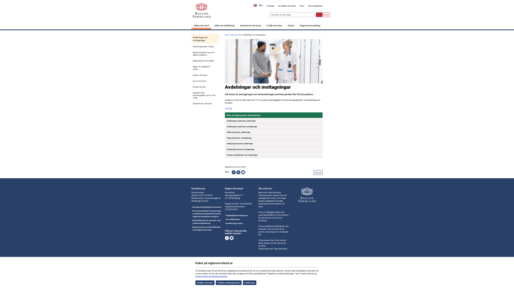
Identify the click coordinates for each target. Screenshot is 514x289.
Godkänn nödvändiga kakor (228, 283)
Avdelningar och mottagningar (200, 38)
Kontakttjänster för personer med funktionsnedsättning (206, 221)
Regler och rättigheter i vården (201, 68)
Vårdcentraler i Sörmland (202, 103)
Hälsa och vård (201, 25)
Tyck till (318, 173)
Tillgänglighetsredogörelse (237, 215)
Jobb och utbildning (224, 25)
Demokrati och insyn (250, 25)
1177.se (228, 108)
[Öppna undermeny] (215, 46)
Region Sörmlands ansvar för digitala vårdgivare (204, 53)
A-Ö (327, 14)
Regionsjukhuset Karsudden (203, 61)
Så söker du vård (199, 87)
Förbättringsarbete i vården (203, 46)
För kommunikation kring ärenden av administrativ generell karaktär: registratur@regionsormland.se (206, 214)
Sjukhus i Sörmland (200, 75)
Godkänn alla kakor (205, 283)
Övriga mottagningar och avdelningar (242, 155)
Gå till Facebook (227, 238)
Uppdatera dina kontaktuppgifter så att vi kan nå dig (204, 95)
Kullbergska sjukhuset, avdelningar (241, 121)
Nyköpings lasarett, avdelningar (240, 143)
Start (227, 35)
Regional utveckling (310, 25)
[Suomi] (261, 5)
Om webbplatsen (233, 219)
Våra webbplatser (315, 6)
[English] (255, 5)
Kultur (291, 25)
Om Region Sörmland (287, 6)
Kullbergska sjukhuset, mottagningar (242, 126)
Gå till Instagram (232, 238)
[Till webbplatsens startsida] (202, 10)
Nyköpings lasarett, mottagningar (241, 149)
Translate (270, 6)
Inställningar (249, 283)
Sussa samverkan (199, 81)
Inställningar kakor (234, 223)
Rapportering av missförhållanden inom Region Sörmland (206, 228)
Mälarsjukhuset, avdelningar (238, 132)
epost (243, 172)
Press (302, 6)
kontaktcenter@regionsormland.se (206, 207)
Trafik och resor (274, 25)
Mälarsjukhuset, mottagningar (239, 138)
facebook (234, 172)
